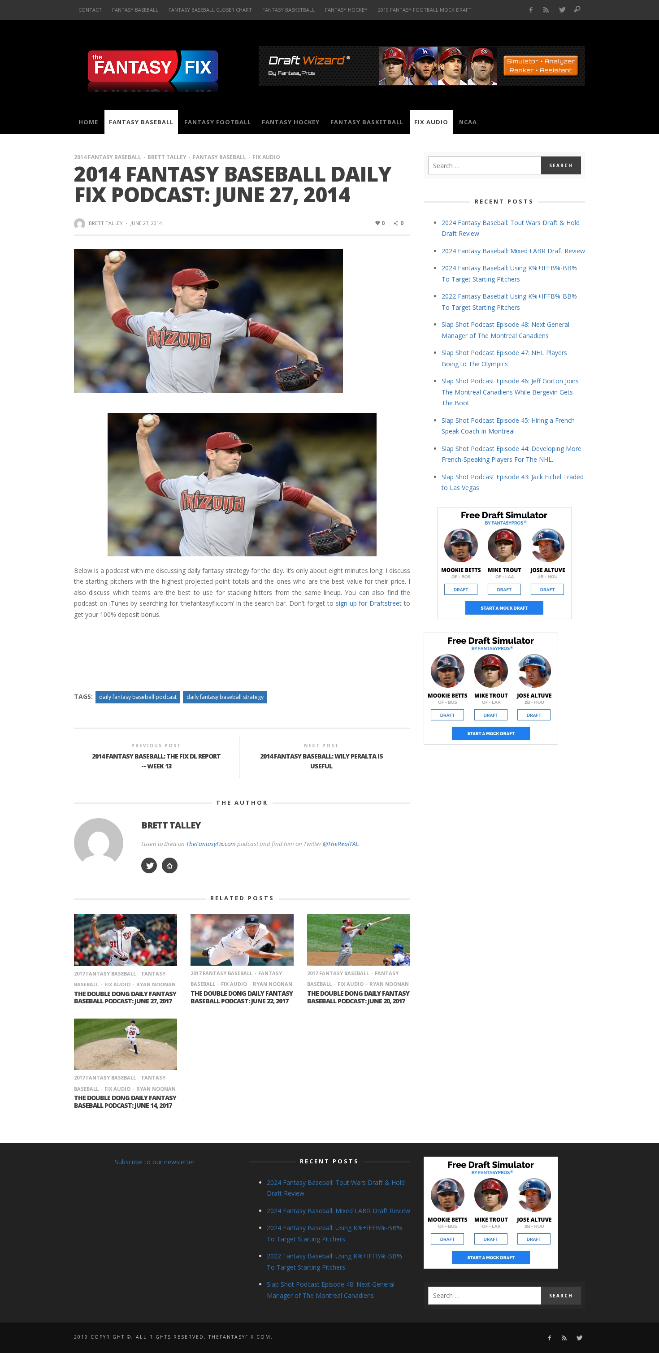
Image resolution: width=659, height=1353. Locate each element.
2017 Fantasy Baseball (105, 973)
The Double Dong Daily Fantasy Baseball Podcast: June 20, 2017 (358, 997)
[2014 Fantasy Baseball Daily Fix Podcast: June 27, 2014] (208, 320)
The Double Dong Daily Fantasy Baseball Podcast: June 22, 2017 (242, 997)
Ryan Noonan (156, 984)
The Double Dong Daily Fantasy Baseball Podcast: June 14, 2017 (125, 1101)
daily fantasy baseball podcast (138, 697)
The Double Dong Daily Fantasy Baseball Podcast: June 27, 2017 (125, 997)
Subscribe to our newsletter (155, 1162)
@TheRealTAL (340, 844)
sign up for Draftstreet (369, 603)
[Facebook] (530, 10)
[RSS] (546, 10)
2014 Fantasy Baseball (107, 157)
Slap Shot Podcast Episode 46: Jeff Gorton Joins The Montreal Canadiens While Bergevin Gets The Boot (510, 392)
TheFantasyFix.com (211, 844)
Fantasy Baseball (219, 157)
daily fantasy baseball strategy (225, 697)
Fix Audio (266, 157)
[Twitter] (561, 10)
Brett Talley (166, 157)
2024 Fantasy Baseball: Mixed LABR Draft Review (513, 251)
